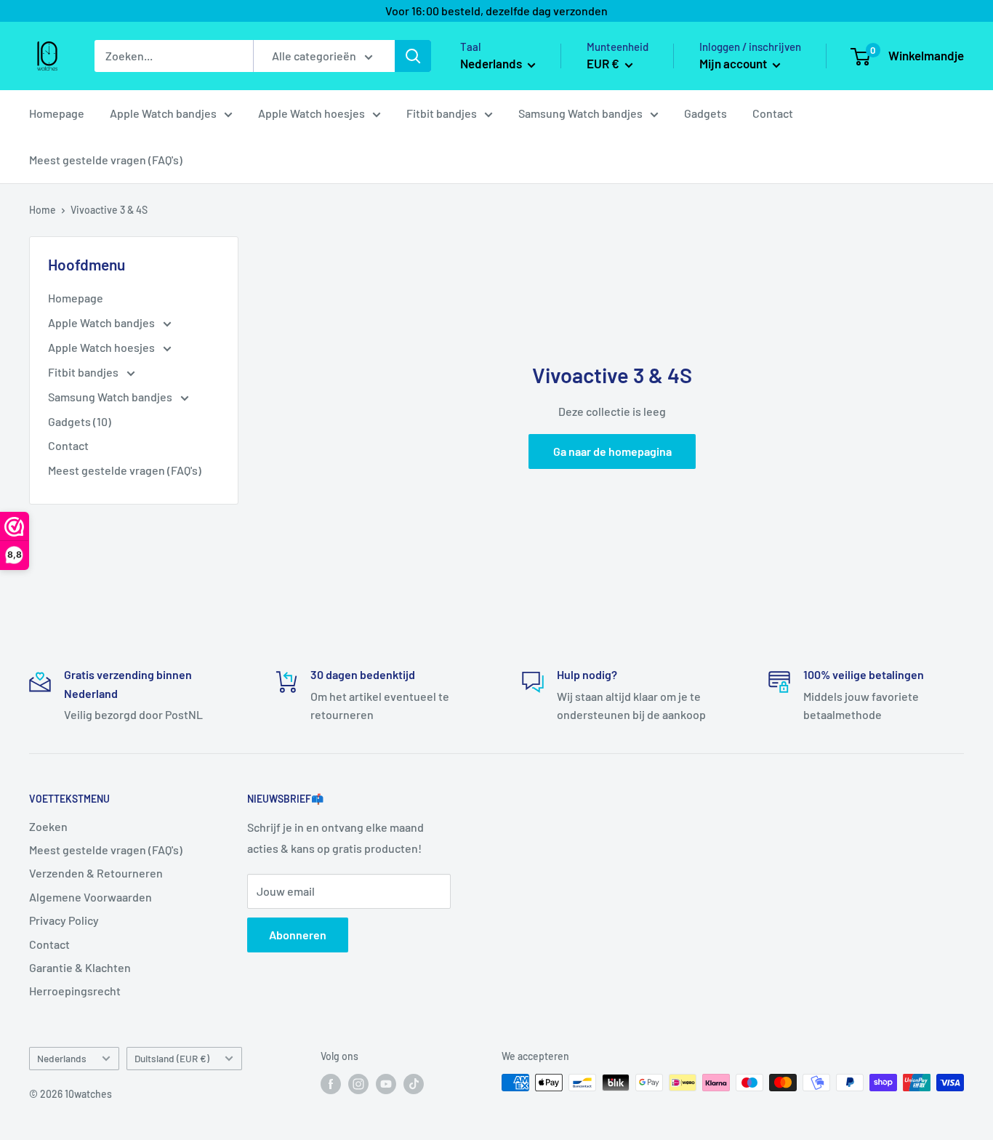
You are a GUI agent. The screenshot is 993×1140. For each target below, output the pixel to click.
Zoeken (48, 826)
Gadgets (705, 113)
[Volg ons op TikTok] (413, 1084)
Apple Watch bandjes (163, 113)
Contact (772, 113)
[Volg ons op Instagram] (358, 1084)
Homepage (56, 113)
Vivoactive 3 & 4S (109, 210)
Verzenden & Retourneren (96, 873)
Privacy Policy (64, 920)
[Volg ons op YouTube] (386, 1084)
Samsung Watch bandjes (580, 113)
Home (42, 210)
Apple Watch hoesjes (311, 113)
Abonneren (297, 935)
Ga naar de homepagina (612, 451)
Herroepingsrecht (75, 991)
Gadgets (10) (79, 421)
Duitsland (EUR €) (171, 1058)
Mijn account (734, 63)
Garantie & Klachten (80, 967)
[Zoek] (413, 56)
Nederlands (62, 1058)
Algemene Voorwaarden (90, 897)
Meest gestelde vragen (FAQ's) (105, 159)
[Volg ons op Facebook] (331, 1084)
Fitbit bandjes (441, 113)
